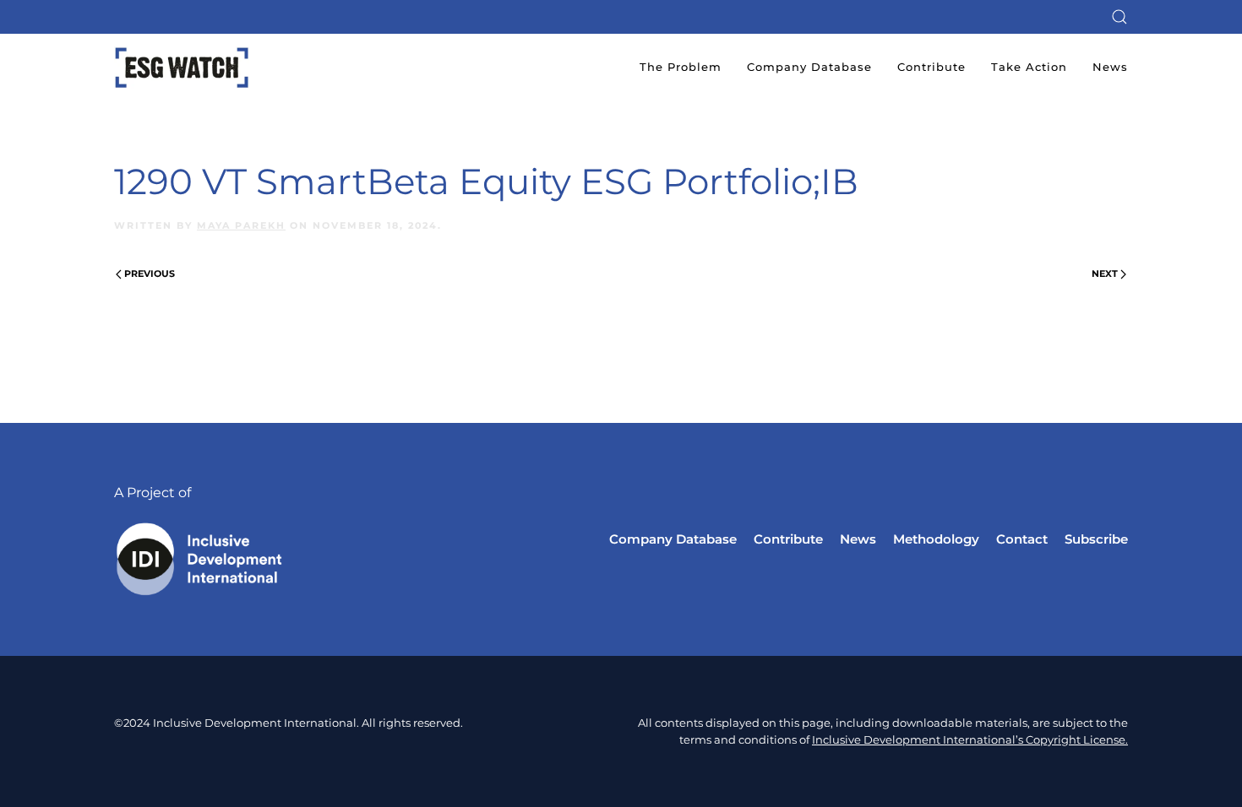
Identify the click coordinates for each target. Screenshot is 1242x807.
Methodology (936, 539)
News (1110, 66)
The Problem (681, 66)
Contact (1022, 539)
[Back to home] (181, 67)
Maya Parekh (241, 225)
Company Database (809, 66)
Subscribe (1096, 539)
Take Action (1029, 66)
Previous (149, 273)
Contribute (931, 66)
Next (1105, 273)
